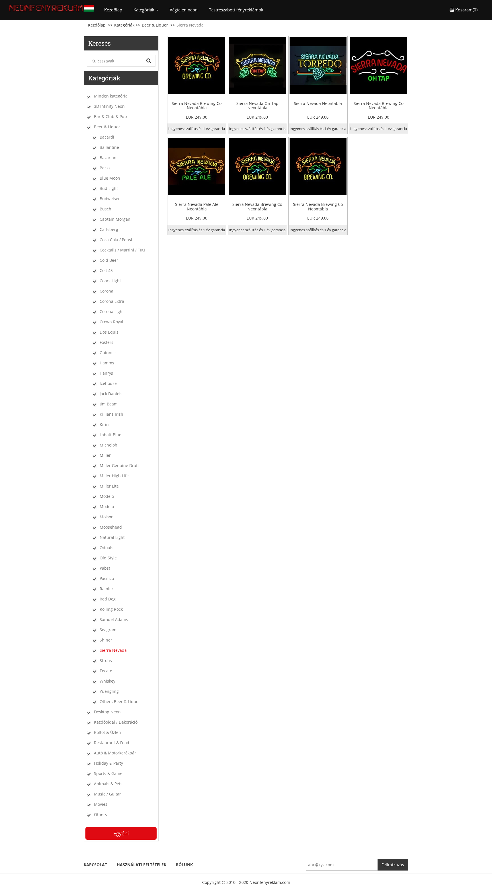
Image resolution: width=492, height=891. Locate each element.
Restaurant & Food (111, 742)
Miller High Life (114, 475)
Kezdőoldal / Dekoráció (116, 722)
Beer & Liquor (155, 25)
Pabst (105, 568)
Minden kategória (111, 96)
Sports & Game (108, 773)
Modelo (107, 496)
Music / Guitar (107, 794)
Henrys (106, 373)
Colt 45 (106, 270)
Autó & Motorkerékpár (115, 753)
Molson (107, 516)
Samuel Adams (114, 619)
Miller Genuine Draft (119, 465)
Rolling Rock (111, 609)
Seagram (108, 629)
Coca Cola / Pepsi (116, 239)
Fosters (106, 342)
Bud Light (109, 188)
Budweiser (110, 198)
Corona (106, 291)
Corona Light (112, 311)
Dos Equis (109, 332)
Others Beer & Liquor (120, 701)
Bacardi (107, 137)
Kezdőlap (116, 10)
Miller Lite (109, 486)
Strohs (106, 660)
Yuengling (109, 691)
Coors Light (110, 280)
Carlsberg (109, 229)
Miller (105, 455)
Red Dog (108, 599)
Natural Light (112, 537)
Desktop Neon (107, 712)
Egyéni (121, 833)
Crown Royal (111, 321)
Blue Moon (110, 178)
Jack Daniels (111, 393)
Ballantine (109, 147)
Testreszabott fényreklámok (236, 10)
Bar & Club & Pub (110, 116)
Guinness (109, 352)
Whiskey (107, 681)
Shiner (106, 640)
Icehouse (108, 383)
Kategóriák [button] (144, 10)
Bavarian (108, 157)
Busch (105, 209)
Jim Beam (109, 404)
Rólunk (184, 864)
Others (100, 814)
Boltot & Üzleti (107, 732)
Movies (100, 804)
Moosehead (111, 527)
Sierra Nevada (113, 650)
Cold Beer (109, 260)
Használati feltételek (141, 864)
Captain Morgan (115, 219)
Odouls (106, 547)
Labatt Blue (110, 434)
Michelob (108, 445)
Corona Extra (112, 301)
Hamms (107, 363)
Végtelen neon (184, 10)
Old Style (108, 558)
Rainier (106, 588)
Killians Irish (111, 414)
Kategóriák (124, 25)
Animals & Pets (108, 783)
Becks (105, 168)
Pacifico (107, 578)
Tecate (106, 670)
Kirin (104, 424)
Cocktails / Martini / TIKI (122, 250)
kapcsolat (95, 864)
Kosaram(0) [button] (465, 10)
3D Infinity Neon (109, 106)
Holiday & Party (108, 763)
